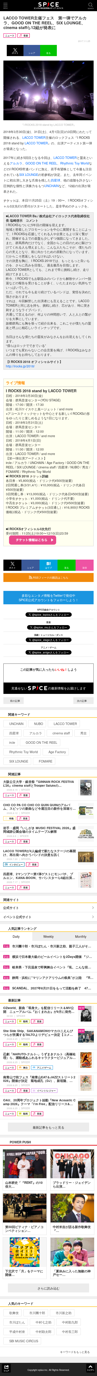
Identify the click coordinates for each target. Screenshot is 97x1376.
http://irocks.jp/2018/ (20, 366)
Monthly (80, 936)
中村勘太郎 (43, 1331)
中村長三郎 (70, 1331)
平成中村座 (17, 1331)
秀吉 (83, 733)
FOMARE (45, 761)
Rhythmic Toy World (74, 163)
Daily (16, 936)
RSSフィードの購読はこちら (50, 577)
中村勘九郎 (70, 1322)
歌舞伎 (14, 1313)
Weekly (48, 936)
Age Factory (57, 752)
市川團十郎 (37, 1313)
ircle (12, 742)
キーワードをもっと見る (75, 1352)
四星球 (55, 180)
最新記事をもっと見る (48, 1127)
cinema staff (61, 733)
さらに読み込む (48, 1288)
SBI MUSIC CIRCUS (23, 1341)
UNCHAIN (51, 185)
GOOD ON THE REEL (41, 163)
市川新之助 (64, 1313)
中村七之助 (43, 1322)
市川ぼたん (17, 1322)
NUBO (38, 723)
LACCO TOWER (34, 137)
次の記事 (82, 700)
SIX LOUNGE (28, 174)
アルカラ (16, 163)
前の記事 (14, 700)
